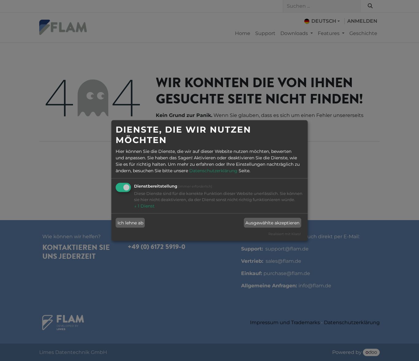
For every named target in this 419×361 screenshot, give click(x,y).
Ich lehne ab (130, 222)
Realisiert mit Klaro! (284, 234)
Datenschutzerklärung (213, 170)
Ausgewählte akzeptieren (272, 222)
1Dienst (144, 206)
